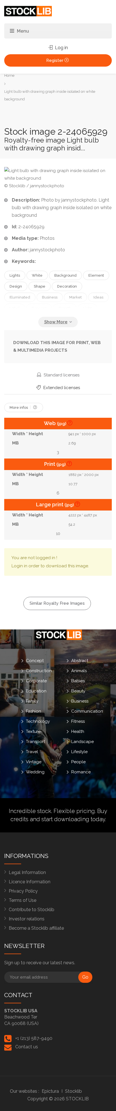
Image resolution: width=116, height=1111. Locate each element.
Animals (79, 670)
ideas (98, 297)
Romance (81, 771)
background (65, 275)
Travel (32, 751)
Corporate (36, 680)
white (37, 275)
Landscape (82, 741)
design (16, 286)
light (87, 308)
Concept (35, 660)
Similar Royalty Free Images (57, 603)
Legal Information (27, 872)
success (39, 308)
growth (64, 308)
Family (32, 700)
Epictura (50, 1091)
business (49, 297)
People (78, 761)
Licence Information (29, 881)
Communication (87, 710)
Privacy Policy (23, 891)
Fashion (33, 710)
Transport (35, 741)
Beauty (78, 690)
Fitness (78, 721)
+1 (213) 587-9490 (33, 1038)
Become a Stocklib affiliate (36, 928)
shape (39, 286)
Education (36, 690)
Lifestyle (79, 751)
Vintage (33, 761)
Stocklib (73, 1091)
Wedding (35, 771)
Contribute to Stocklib (31, 909)
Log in (61, 47)
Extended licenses (61, 387)
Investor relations (26, 919)
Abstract (79, 660)
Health (77, 731)
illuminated (20, 297)
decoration (67, 286)
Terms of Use (22, 900)
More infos (19, 407)
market (75, 297)
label (15, 308)
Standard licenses (61, 375)
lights (15, 275)
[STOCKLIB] (28, 10)
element (96, 275)
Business (79, 700)
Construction (39, 670)
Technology (38, 721)
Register (55, 60)
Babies (78, 680)
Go (85, 977)
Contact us (26, 1046)
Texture (33, 731)
